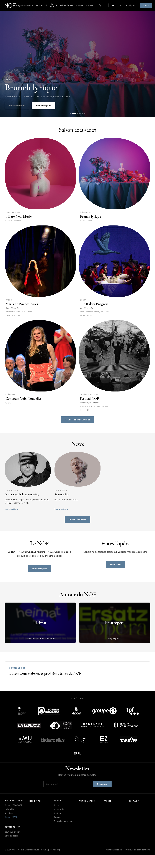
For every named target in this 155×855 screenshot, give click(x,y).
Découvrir (115, 564)
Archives (9, 813)
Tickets (145, 5)
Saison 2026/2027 (13, 805)
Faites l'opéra (66, 5)
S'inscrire (102, 784)
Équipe (57, 817)
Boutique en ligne (13, 832)
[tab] (74, 113)
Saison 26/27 (11, 817)
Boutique (130, 5)
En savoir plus (43, 105)
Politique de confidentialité (137, 849)
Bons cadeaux (11, 836)
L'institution (59, 809)
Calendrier (10, 809)
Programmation (23, 5)
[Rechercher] (100, 5)
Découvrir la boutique (129, 671)
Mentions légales (114, 849)
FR (113, 5)
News (56, 805)
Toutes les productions (77, 419)
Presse (79, 5)
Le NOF (52, 5)
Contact (90, 5)
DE (120, 5)
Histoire (57, 813)
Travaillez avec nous (64, 821)
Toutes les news (77, 519)
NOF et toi (41, 5)
